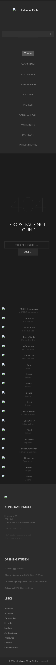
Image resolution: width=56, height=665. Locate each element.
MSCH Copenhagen (28, 312)
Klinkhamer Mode (23, 661)
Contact (28, 135)
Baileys (28, 386)
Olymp (28, 479)
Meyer (28, 470)
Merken (28, 104)
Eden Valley (28, 424)
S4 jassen (28, 442)
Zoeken (28, 252)
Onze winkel (28, 84)
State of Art (28, 358)
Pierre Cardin (28, 340)
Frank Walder (28, 414)
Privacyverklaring (13, 538)
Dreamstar (28, 461)
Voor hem (28, 64)
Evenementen (28, 145)
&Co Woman (28, 349)
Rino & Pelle (28, 330)
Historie (28, 94)
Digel (28, 433)
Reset (28, 405)
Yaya (28, 368)
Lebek (28, 377)
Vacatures (28, 124)
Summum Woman (28, 451)
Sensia (28, 396)
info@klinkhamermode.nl (18, 535)
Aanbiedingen (28, 114)
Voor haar (28, 74)
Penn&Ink (28, 321)
